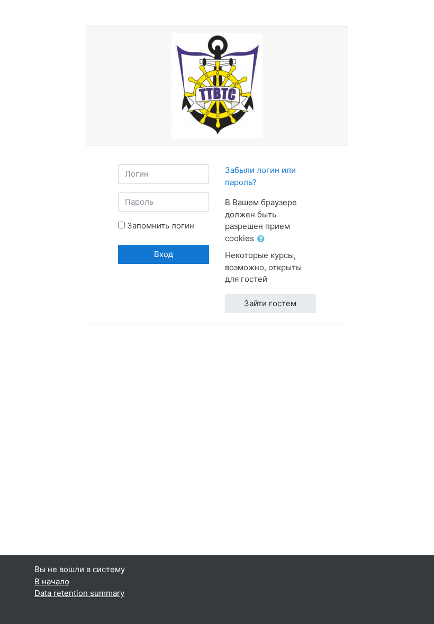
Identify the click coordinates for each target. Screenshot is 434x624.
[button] (263, 239)
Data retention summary (79, 593)
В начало (51, 581)
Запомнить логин (160, 226)
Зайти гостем (270, 303)
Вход (163, 254)
